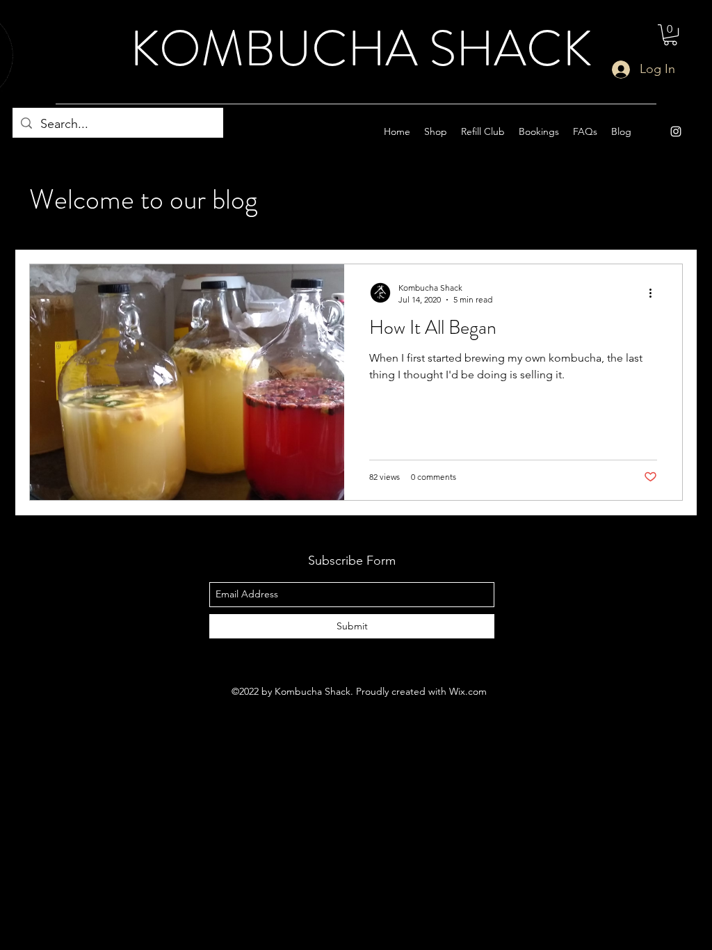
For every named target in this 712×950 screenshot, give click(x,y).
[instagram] (676, 131)
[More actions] (655, 292)
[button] (670, 34)
